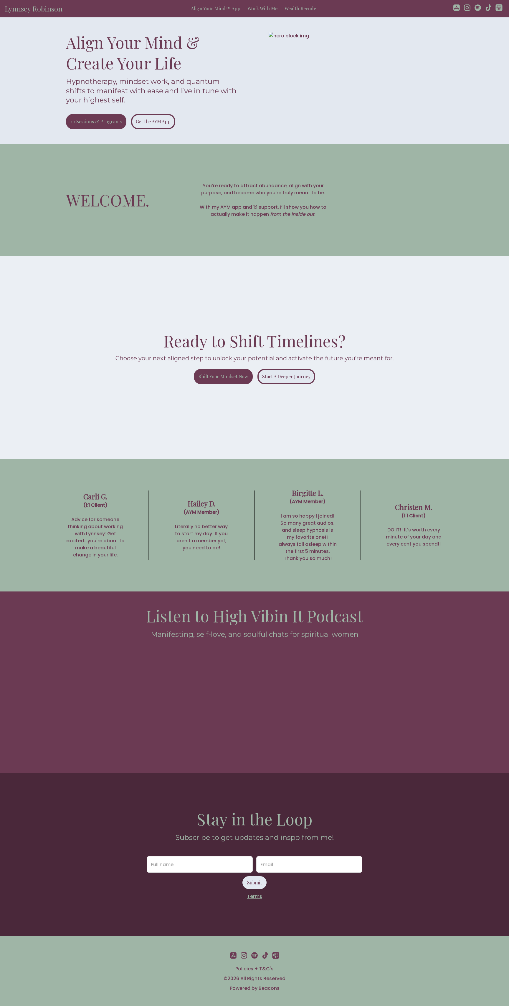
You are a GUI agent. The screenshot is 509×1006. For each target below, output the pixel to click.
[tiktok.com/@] (488, 8)
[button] (33, 8)
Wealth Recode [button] (300, 8)
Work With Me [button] (262, 8)
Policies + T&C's (254, 968)
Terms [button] (254, 896)
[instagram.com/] (467, 8)
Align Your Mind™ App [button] (215, 8)
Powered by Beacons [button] (255, 988)
